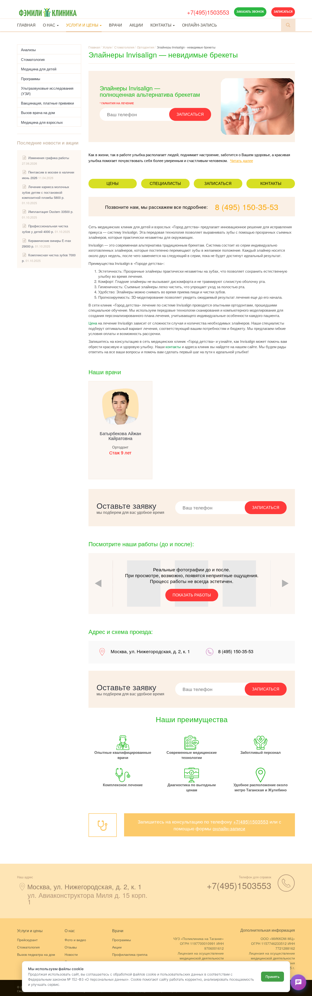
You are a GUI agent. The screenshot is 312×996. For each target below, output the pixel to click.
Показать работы (192, 595)
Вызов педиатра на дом (36, 954)
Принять (272, 977)
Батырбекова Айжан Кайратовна (120, 435)
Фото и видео (75, 939)
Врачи (115, 25)
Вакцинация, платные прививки (47, 102)
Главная (26, 25)
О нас (49, 25)
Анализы (28, 49)
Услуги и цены (82, 25)
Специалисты (165, 183)
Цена (92, 323)
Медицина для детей (38, 68)
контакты (173, 346)
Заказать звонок (250, 12)
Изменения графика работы (48, 157)
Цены (112, 183)
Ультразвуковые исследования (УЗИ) (47, 91)
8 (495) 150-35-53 (246, 206)
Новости (71, 954)
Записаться (283, 12)
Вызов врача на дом (38, 112)
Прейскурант (27, 939)
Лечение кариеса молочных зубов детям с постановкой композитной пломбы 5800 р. (45, 192)
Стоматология (33, 59)
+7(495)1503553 (208, 12)
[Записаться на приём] (102, 825)
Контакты (161, 25)
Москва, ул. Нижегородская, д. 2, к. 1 (84, 886)
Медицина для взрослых (42, 122)
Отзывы (71, 947)
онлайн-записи (229, 828)
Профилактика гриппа (129, 954)
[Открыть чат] (298, 982)
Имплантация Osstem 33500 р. (50, 211)
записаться (190, 114)
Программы (30, 78)
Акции (136, 25)
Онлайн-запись (199, 25)
